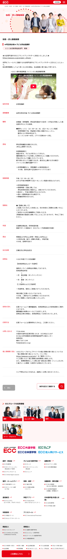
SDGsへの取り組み (57, 545)
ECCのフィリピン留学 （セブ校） (10, 488)
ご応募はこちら (16, 554)
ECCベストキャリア (9, 530)
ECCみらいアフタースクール (12, 518)
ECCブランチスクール (10, 472)
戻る (8, 388)
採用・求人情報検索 (24, 6)
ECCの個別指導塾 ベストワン (29, 488)
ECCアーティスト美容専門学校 (33, 535)
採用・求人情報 (13, 6)
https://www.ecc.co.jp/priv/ (26, 356)
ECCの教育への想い (9, 545)
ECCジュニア (28, 472)
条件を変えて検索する (47, 386)
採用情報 (57, 2)
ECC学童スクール (9, 515)
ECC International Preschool (33, 515)
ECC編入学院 (28, 484)
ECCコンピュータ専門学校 (32, 533)
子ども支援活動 (44, 545)
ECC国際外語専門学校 (31, 530)
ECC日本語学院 (50, 503)
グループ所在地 (44, 548)
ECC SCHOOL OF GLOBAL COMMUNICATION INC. (11, 533)
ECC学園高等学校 (29, 538)
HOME (6, 6)
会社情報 (6, 548)
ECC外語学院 (7, 464)
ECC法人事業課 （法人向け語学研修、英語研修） (55, 485)
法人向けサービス (32, 548)
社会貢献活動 (31, 545)
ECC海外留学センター (10, 484)
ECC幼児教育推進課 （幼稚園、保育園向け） (52, 490)
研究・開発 (21, 545)
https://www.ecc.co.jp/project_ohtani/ (17, 58)
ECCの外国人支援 (50, 506)
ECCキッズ (28, 464)
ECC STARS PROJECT (58, 548)
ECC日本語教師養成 (51, 467)
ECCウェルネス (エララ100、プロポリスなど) (12, 501)
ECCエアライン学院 (51, 464)
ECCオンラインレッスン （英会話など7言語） (10, 468)
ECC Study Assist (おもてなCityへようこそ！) (32, 501)
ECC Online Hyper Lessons (11, 474)
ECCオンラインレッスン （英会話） (31, 468)
